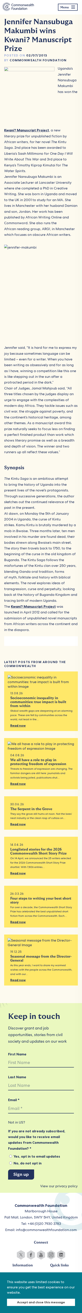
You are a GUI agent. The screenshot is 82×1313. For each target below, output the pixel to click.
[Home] (18, 7)
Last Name (17, 1077)
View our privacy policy (59, 1186)
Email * (13, 1100)
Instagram (51, 1255)
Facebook (31, 1255)
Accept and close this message (41, 1302)
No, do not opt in (27, 1163)
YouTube (41, 1255)
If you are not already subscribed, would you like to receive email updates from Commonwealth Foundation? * (36, 1140)
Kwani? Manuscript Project (26, 130)
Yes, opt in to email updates (36, 1156)
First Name (17, 1054)
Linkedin (61, 1255)
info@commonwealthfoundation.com (46, 1230)
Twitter (21, 1255)
